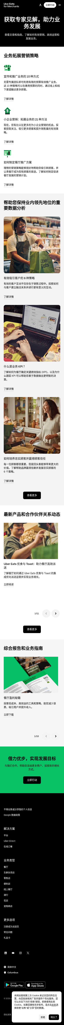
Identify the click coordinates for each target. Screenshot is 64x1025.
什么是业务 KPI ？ (15, 366)
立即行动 (50, 5)
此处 (54, 1005)
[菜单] (59, 5)
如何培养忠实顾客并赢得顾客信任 (25, 458)
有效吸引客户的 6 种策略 (19, 278)
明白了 (54, 1017)
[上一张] (46, 613)
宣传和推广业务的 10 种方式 (21, 76)
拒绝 (43, 1017)
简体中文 (11, 967)
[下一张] (56, 613)
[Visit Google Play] (14, 985)
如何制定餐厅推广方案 (18, 162)
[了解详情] (7, 68)
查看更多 (32, 495)
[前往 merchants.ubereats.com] (11, 5)
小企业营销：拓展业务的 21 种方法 (25, 119)
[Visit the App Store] (35, 985)
